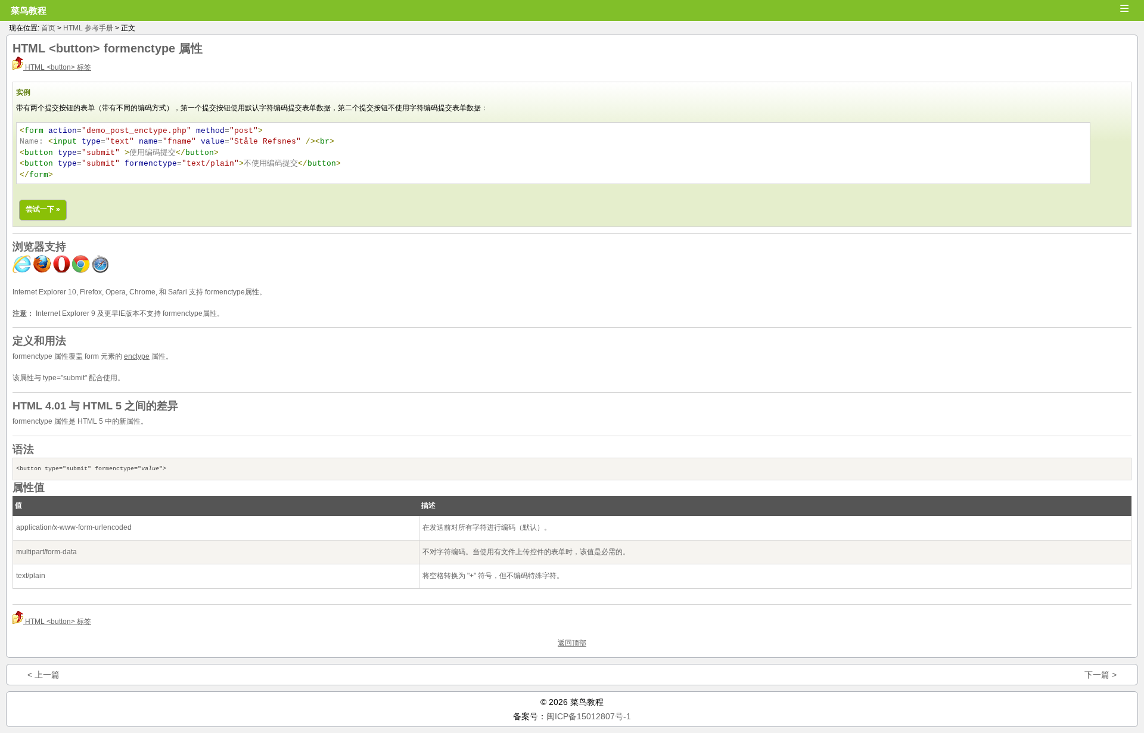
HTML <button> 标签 (57, 67)
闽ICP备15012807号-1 (588, 716)
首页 (48, 28)
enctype (137, 356)
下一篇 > (1100, 674)
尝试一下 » (43, 209)
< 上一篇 (43, 674)
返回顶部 (572, 643)
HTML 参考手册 (88, 28)
